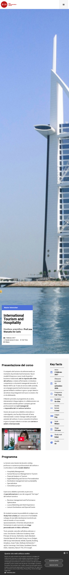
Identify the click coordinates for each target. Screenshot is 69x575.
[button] (63, 4)
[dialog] (34, 563)
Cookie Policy (19, 569)
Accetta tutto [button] (53, 561)
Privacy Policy (27, 569)
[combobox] (64, 553)
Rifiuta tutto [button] (54, 565)
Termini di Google (36, 569)
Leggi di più (7, 570)
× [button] (67, 553)
